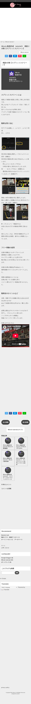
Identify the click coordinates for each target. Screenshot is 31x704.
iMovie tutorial (24, 52)
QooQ (18, 693)
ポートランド (5, 562)
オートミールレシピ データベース (11, 539)
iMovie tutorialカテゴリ (15, 429)
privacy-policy (5, 687)
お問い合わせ (5, 547)
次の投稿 (5, 422)
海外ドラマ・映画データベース (10, 537)
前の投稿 (25, 422)
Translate (6, 589)
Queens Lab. (5, 535)
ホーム (3, 545)
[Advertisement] (15, 24)
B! (15, 56)
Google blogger (6, 558)
